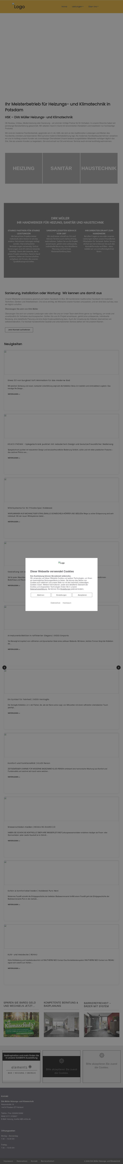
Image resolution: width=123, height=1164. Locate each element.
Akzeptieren (82, 595)
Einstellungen (61, 595)
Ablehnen (40, 594)
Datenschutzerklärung (38, 589)
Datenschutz (55, 602)
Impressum (67, 602)
